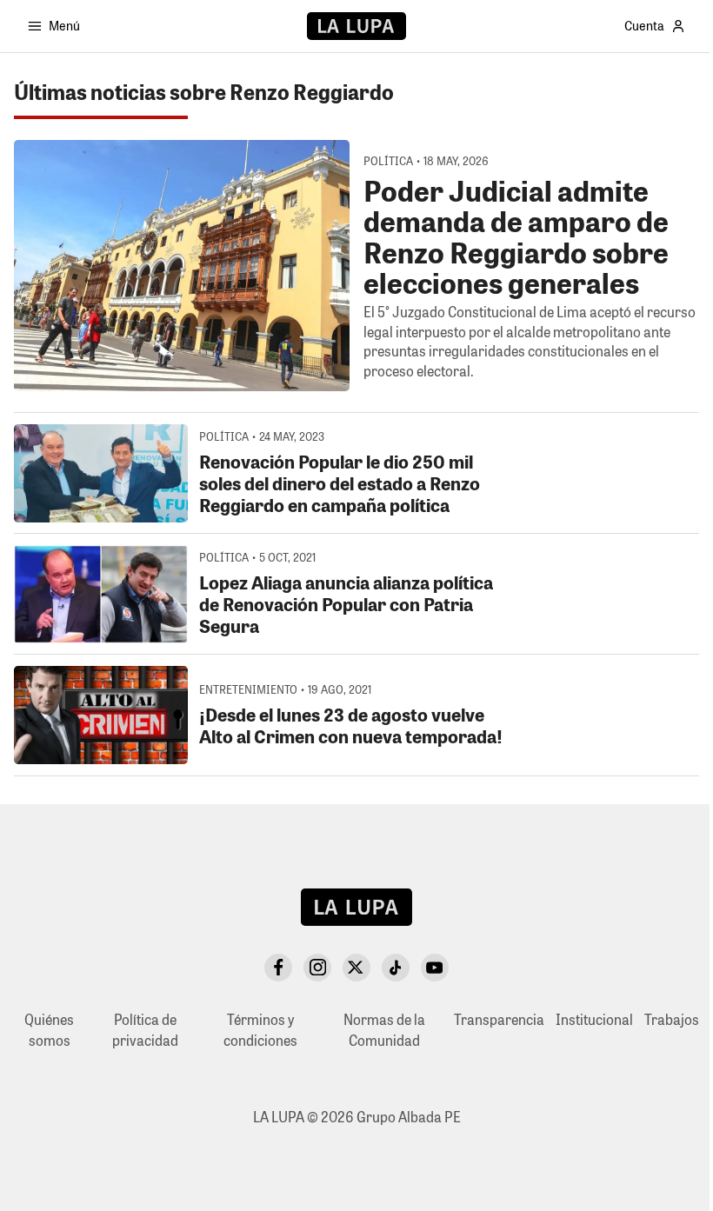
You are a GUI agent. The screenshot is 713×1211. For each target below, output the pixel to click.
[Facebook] (278, 967)
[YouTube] (435, 967)
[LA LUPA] (356, 26)
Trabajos (671, 1019)
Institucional (594, 1019)
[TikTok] (396, 967)
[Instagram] (317, 967)
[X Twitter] (356, 967)
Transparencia (499, 1019)
